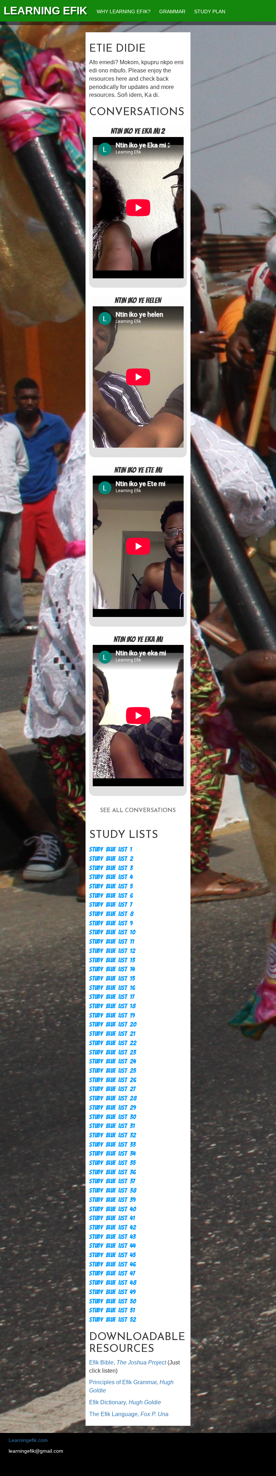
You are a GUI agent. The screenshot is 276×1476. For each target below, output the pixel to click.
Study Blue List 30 (112, 1116)
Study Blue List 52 (112, 1319)
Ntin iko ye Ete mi (138, 470)
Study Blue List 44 (112, 1245)
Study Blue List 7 (110, 904)
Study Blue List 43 (112, 1236)
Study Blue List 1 (110, 849)
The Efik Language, (129, 1414)
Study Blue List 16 (112, 987)
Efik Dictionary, (125, 1402)
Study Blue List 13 (112, 960)
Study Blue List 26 (112, 1079)
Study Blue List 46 (112, 1264)
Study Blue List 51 (112, 1310)
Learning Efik (45, 10)
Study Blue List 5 (111, 886)
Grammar (172, 11)
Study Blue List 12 (112, 950)
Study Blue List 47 (112, 1273)
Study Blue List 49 (112, 1291)
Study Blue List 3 (111, 867)
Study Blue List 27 (112, 1088)
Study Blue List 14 (112, 969)
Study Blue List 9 (111, 923)
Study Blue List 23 (112, 1052)
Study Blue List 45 (112, 1254)
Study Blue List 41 (112, 1218)
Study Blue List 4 (111, 876)
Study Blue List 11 (111, 941)
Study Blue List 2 (111, 858)
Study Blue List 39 (112, 1199)
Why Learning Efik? (124, 11)
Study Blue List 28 (113, 1098)
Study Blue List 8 (111, 913)
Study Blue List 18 (112, 1006)
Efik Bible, (127, 1362)
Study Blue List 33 (112, 1144)
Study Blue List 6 (111, 895)
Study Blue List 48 (112, 1282)
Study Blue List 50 (112, 1301)
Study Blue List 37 (112, 1181)
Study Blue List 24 (112, 1061)
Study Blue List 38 (112, 1190)
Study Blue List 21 (112, 1033)
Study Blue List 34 (112, 1153)
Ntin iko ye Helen (138, 300)
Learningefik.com (28, 1440)
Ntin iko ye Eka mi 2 (138, 131)
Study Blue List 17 (111, 996)
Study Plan (209, 11)
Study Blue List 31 (112, 1125)
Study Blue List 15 (112, 978)
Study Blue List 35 (112, 1162)
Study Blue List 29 (112, 1107)
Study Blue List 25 (112, 1070)
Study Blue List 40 (112, 1209)
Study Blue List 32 (112, 1135)
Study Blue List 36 (112, 1172)
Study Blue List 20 (112, 1024)
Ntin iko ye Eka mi (138, 639)
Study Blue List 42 (112, 1227)
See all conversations (138, 811)
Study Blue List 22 (112, 1042)
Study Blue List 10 (112, 932)
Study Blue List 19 (112, 1015)
